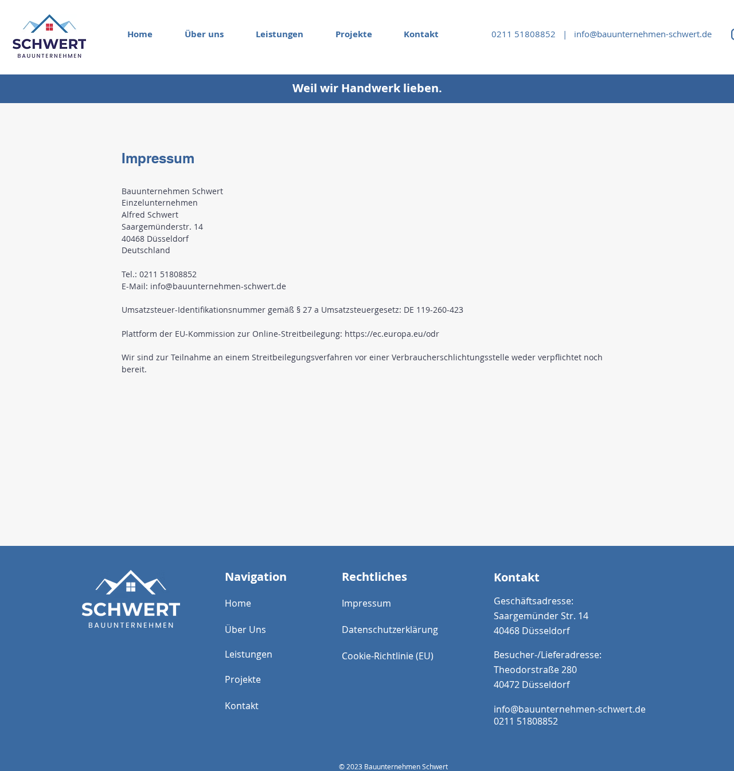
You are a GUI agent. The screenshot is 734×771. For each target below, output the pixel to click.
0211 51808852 (525, 34)
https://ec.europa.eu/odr (392, 333)
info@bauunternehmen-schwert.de (643, 34)
